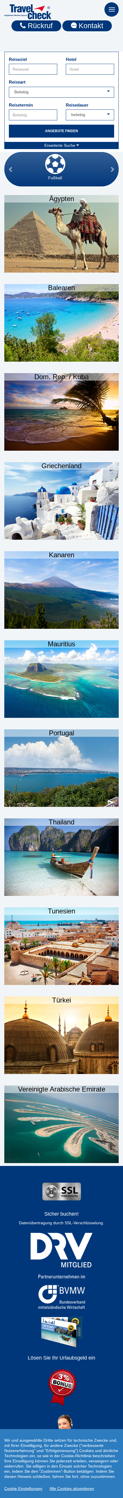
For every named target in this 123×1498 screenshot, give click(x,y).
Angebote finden (61, 131)
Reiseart (17, 82)
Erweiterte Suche (60, 145)
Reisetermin (21, 105)
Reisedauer (77, 105)
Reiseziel (18, 59)
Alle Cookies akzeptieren (71, 1488)
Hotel (71, 59)
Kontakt (90, 26)
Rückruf (39, 26)
